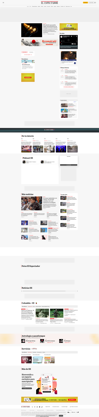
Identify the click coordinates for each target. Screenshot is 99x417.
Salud (48, 212)
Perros (49, 235)
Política (66, 81)
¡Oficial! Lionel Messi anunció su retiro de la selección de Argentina (33, 223)
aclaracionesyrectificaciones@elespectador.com (52, 413)
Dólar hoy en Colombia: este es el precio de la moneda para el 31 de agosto (71, 205)
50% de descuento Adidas (26, 354)
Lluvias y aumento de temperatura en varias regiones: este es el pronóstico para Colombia (37, 143)
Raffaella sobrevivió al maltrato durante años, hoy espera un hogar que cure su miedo (53, 238)
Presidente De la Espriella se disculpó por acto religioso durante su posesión (68, 47)
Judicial (27, 309)
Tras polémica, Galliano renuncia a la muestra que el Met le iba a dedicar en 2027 (34, 230)
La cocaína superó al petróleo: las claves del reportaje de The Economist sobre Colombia (70, 71)
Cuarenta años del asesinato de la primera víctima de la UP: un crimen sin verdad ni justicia (42, 320)
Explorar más (30, 342)
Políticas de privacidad (40, 410)
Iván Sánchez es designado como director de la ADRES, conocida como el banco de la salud (52, 215)
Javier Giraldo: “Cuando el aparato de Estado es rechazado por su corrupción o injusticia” (71, 311)
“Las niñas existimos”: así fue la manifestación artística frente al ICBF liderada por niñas (34, 238)
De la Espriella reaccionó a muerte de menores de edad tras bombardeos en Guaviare (71, 219)
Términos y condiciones (50, 410)
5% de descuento (47, 354)
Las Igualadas (31, 235)
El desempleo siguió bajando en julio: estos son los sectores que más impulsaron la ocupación (53, 224)
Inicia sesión (31, 67)
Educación (35, 212)
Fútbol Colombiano (70, 209)
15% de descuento (36, 354)
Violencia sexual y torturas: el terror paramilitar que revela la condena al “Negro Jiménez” (56, 320)
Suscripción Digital (64, 406)
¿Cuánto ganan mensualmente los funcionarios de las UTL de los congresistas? (70, 83)
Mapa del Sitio (48, 406)
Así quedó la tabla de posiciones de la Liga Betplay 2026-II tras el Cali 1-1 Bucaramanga (72, 212)
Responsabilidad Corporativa (60, 410)
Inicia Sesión (91, 2)
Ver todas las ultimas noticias (68, 86)
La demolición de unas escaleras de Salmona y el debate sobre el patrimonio (72, 198)
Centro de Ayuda (31, 410)
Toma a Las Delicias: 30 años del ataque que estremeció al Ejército (27, 312)
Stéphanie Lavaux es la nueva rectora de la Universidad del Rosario (39, 214)
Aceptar (61, 415)
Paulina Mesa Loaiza (44, 323)
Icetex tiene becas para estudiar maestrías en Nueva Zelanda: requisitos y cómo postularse (49, 143)
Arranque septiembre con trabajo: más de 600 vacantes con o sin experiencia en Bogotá (70, 77)
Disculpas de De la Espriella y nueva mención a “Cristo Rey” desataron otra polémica (61, 143)
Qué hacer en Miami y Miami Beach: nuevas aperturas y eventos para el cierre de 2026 (26, 143)
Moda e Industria (31, 228)
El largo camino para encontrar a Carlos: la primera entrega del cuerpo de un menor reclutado (71, 320)
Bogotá (66, 75)
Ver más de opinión (27, 54)
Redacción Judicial (29, 319)
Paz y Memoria (38, 318)
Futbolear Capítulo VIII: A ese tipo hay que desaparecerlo (49, 162)
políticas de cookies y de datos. (44, 416)
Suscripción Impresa (55, 406)
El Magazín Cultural (55, 228)
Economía (44, 23)
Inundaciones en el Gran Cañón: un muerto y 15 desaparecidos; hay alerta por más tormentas (72, 143)
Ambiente (68, 223)
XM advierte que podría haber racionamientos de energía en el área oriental (50, 26)
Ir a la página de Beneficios (27, 388)
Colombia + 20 (71, 309)
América (66, 69)
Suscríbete (85, 2)
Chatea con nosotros (74, 406)
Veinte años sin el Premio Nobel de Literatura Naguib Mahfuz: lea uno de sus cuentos (53, 231)
